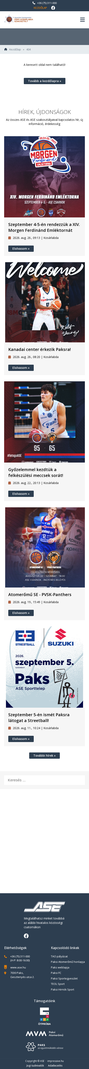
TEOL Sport (58, 984)
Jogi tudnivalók (35, 1065)
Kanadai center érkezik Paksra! (39, 349)
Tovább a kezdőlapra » (44, 81)
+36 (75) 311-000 (47, 3)
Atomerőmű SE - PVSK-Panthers (39, 594)
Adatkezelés (55, 1065)
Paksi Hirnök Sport (62, 989)
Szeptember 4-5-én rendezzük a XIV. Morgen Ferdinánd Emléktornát (44, 227)
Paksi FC (56, 973)
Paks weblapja (60, 967)
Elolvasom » (21, 249)
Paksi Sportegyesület (64, 978)
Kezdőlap (40, 8)
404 (28, 49)
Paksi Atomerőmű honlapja (68, 962)
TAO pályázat (59, 956)
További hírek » (44, 755)
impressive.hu (55, 1061)
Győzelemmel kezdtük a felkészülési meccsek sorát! (35, 472)
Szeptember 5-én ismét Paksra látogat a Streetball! (39, 717)
